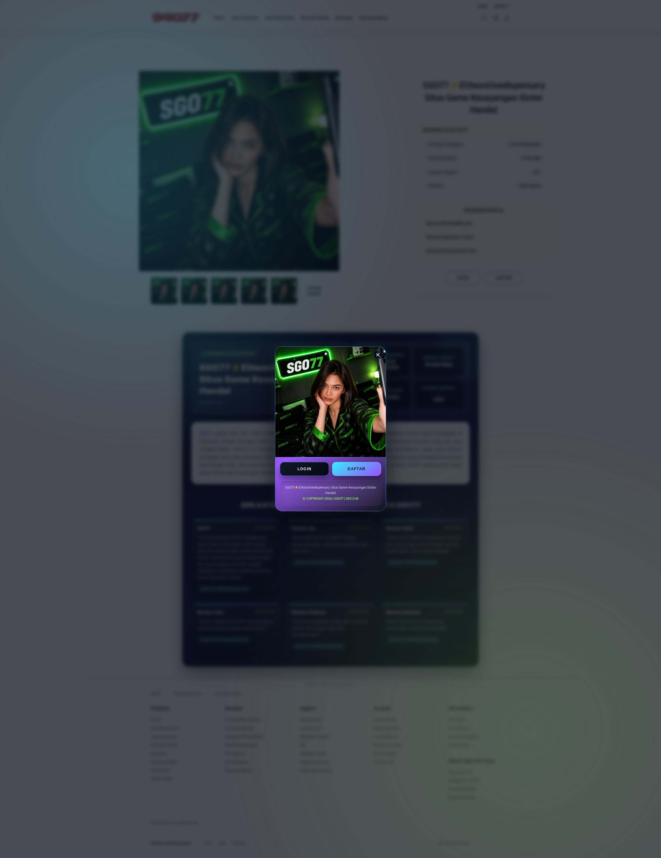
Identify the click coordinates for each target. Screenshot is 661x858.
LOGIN (304, 469)
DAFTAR (356, 469)
